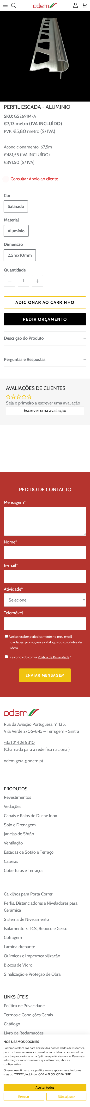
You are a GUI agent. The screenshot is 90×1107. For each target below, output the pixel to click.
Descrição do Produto (24, 338)
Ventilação (13, 843)
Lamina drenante (19, 946)
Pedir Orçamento (45, 319)
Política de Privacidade (53, 657)
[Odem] (45, 5)
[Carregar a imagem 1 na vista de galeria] (45, 56)
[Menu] (5, 5)
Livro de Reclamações (23, 1033)
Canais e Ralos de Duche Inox (30, 815)
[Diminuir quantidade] (9, 281)
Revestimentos (17, 797)
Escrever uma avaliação (45, 410)
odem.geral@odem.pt (23, 760)
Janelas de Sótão (19, 833)
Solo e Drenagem (20, 825)
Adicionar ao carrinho (44, 302)
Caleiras (11, 861)
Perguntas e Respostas (25, 359)
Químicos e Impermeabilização (32, 956)
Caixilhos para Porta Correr (28, 894)
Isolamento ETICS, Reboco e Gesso (35, 928)
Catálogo (12, 1023)
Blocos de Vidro (18, 965)
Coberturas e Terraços (23, 870)
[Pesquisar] (16, 5)
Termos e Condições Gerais (28, 1015)
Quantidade (15, 270)
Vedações (12, 806)
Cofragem (13, 937)
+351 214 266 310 (19, 742)
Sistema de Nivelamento (26, 919)
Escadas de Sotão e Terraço (29, 852)
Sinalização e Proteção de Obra (32, 974)
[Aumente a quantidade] (37, 281)
